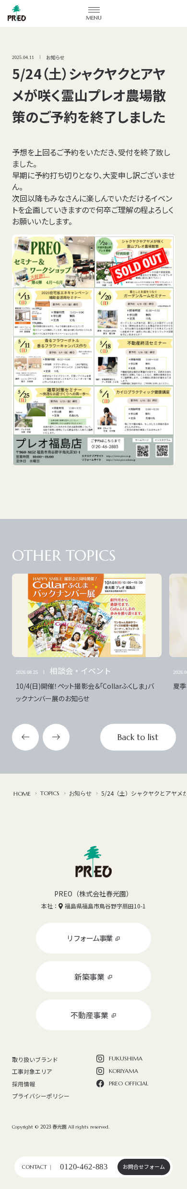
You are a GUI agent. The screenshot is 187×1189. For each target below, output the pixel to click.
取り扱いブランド (35, 1059)
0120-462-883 (84, 1166)
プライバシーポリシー (41, 1096)
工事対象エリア (32, 1071)
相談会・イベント (80, 670)
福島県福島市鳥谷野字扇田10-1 (105, 906)
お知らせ (55, 57)
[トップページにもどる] (93, 862)
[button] (25, 737)
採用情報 (23, 1084)
